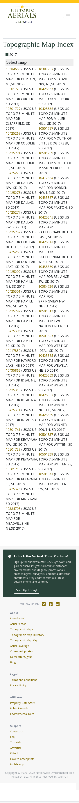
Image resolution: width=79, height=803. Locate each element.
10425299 (13, 271)
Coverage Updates (21, 651)
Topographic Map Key (23, 640)
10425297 (13, 311)
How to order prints (22, 759)
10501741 (13, 429)
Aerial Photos (18, 624)
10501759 (45, 153)
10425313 (13, 390)
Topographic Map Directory (27, 635)
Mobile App (17, 764)
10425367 (45, 395)
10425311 (13, 410)
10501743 (13, 469)
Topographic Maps (21, 629)
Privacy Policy (18, 685)
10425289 (13, 252)
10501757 (45, 128)
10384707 (45, 69)
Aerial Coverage (19, 646)
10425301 (13, 291)
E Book (14, 753)
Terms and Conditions (23, 680)
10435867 (45, 197)
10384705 (13, 508)
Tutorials (15, 742)
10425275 (13, 173)
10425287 (13, 232)
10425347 (45, 242)
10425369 (45, 415)
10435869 (45, 266)
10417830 (13, 350)
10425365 (45, 355)
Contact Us (17, 731)
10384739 (45, 286)
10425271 (13, 153)
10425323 (13, 489)
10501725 (13, 89)
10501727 (13, 108)
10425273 (13, 192)
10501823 (45, 336)
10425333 (45, 89)
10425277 (13, 212)
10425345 (45, 217)
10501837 (45, 434)
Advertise (15, 748)
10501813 (45, 311)
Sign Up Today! (26, 590)
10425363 (45, 375)
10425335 (45, 108)
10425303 (13, 331)
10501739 (13, 449)
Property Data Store (22, 703)
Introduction (17, 618)
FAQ (12, 737)
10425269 (13, 133)
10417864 (45, 178)
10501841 (45, 474)
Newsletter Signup (21, 657)
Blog (13, 662)
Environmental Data (22, 714)
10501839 (45, 454)
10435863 (13, 370)
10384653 (13, 69)
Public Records (19, 708)
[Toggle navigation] (68, 14)
